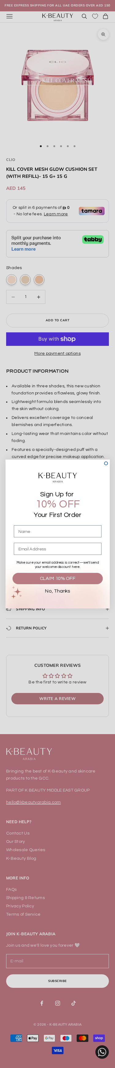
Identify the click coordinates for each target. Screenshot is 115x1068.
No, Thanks (57, 591)
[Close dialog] (106, 463)
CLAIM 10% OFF (57, 578)
